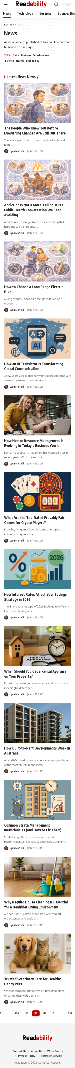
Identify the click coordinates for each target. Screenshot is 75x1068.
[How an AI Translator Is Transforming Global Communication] (37, 338)
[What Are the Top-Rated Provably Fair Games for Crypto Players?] (37, 492)
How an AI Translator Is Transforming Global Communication (33, 366)
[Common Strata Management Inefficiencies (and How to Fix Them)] (37, 800)
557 (70, 1013)
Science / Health (14, 60)
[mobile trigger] (7, 4)
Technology (32, 60)
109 (26, 1013)
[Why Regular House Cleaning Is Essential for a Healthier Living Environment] (37, 877)
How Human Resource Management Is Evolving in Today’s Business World (33, 443)
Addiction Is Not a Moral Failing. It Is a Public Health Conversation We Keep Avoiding (34, 210)
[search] (56, 4)
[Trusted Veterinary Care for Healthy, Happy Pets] (37, 954)
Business (26, 55)
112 (53, 1013)
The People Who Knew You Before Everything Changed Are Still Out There (35, 130)
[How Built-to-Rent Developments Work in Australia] (37, 723)
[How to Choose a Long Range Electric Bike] (37, 261)
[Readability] (31, 4)
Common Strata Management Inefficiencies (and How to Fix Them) (32, 827)
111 (44, 1013)
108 (17, 1013)
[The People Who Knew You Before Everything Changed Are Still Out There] (37, 103)
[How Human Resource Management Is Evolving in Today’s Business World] (37, 415)
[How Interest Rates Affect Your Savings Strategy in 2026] (37, 569)
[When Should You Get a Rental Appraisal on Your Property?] (37, 646)
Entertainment (41, 55)
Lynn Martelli (17, 151)
